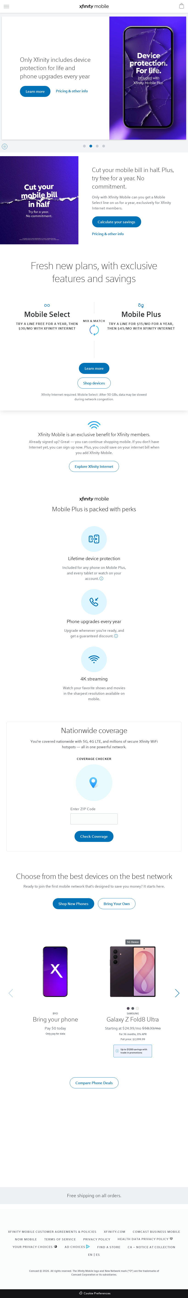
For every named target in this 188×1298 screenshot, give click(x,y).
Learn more (94, 368)
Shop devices (94, 383)
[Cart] (181, 5)
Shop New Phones (73, 903)
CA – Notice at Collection (151, 1247)
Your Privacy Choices (33, 1247)
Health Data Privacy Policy (143, 1239)
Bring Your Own (117, 903)
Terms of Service (60, 1239)
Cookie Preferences (97, 1293)
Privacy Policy (96, 1239)
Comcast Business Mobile (156, 1232)
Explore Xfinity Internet (94, 466)
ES (98, 1255)
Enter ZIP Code (83, 808)
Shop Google (63, 89)
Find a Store (108, 1247)
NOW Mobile (26, 1239)
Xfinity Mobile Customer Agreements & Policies (52, 1232)
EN (90, 1255)
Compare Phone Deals (94, 1082)
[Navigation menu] (6, 6)
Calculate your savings (116, 221)
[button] (84, 146)
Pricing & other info (101, 88)
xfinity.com (114, 1232)
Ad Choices (75, 1247)
